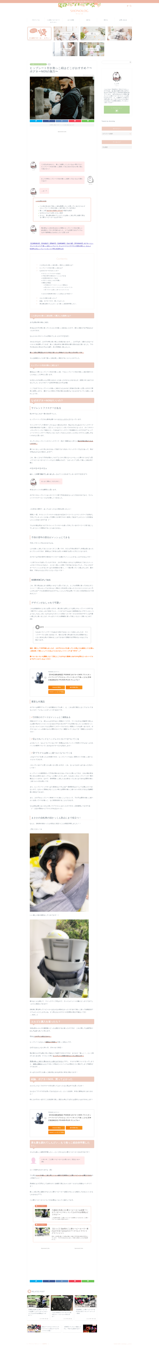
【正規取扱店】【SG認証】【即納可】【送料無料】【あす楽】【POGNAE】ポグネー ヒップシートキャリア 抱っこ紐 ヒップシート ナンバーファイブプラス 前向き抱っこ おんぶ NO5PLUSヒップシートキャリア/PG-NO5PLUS (61, 246)
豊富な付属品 (47, 282)
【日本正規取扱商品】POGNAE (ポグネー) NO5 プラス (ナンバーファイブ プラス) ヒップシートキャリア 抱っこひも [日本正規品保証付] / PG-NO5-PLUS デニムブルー (69, 677)
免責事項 (44, 1343)
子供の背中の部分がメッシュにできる (54, 276)
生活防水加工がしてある (50, 278)
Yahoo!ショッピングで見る (56, 692)
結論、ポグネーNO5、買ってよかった (52, 301)
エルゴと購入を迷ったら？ (48, 298)
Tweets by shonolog (108, 121)
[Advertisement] (62, 146)
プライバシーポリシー (34, 1343)
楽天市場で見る (74, 687)
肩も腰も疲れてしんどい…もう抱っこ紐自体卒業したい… (58, 304)
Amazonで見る (56, 687)
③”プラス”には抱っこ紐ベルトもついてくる (57, 289)
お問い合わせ (123, 20)
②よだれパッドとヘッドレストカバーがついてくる (58, 287)
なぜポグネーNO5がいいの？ (49, 271)
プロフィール (36, 20)
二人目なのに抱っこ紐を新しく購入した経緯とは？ (56, 265)
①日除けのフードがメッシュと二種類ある (56, 285)
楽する (88, 20)
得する (106, 20)
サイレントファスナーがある (52, 273)
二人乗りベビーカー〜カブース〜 (53, 20)
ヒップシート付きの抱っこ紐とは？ (51, 268)
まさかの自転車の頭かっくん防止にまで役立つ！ (58, 293)
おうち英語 (71, 20)
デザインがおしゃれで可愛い (52, 280)
